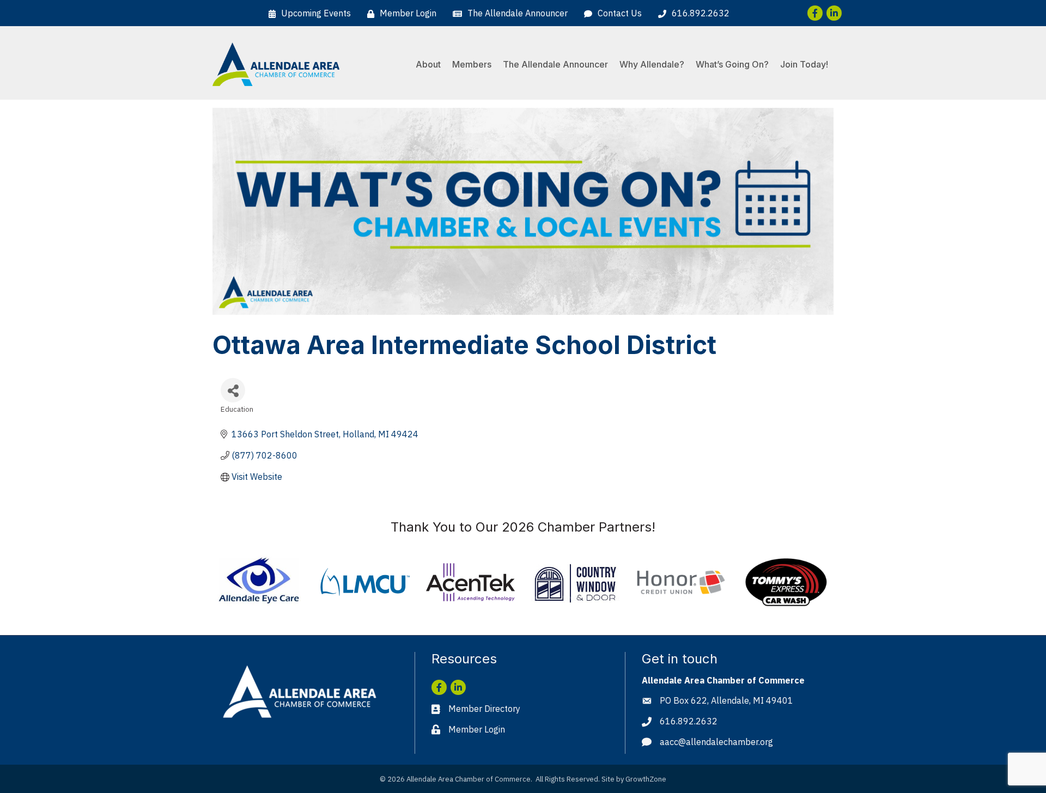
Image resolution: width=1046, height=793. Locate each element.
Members (471, 64)
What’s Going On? (732, 64)
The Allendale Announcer (555, 64)
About (428, 64)
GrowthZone (645, 779)
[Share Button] (233, 390)
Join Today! (804, 64)
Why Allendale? (651, 64)
